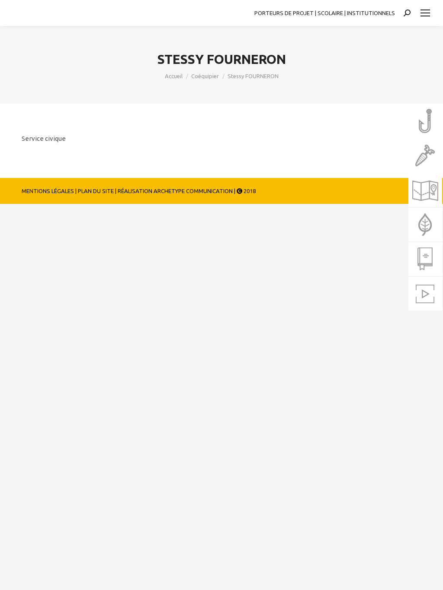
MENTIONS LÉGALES (48, 191)
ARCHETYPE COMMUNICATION (193, 191)
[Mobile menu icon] (425, 13)
